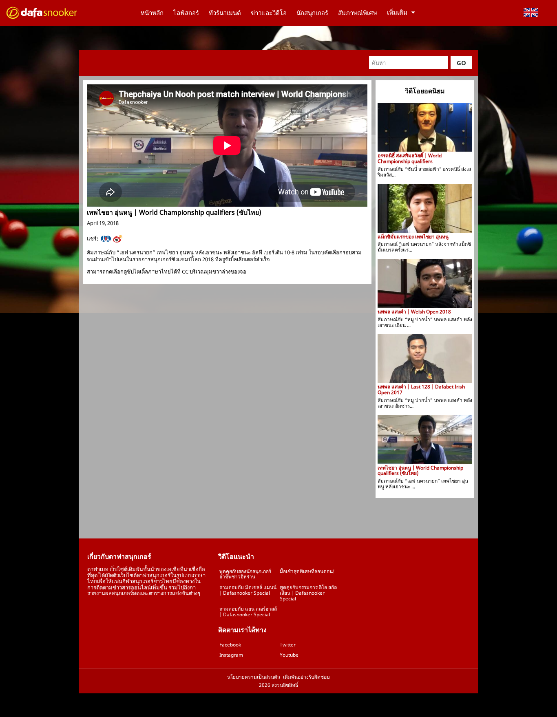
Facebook (230, 644)
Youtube (289, 654)
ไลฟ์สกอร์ (186, 13)
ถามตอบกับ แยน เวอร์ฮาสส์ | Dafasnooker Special (248, 611)
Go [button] (461, 63)
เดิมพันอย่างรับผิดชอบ (306, 677)
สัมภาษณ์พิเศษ (357, 13)
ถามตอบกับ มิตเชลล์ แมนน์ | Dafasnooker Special (247, 590)
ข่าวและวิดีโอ (269, 13)
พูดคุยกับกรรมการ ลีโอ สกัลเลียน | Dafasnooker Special (308, 593)
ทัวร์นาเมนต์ (225, 13)
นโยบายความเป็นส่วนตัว (253, 677)
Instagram (231, 654)
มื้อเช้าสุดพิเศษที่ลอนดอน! (307, 571)
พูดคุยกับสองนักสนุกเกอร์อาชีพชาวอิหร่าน (245, 574)
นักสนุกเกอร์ (312, 13)
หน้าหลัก (152, 13)
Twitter (288, 644)
